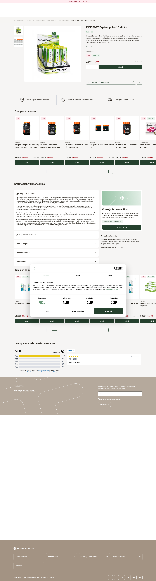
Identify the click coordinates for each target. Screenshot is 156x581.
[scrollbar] (77, 172)
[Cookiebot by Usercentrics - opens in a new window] (114, 268)
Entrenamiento (51, 20)
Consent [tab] (46, 276)
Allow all (108, 311)
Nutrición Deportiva (39, 20)
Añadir (27, 162)
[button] (61, 556)
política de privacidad (114, 399)
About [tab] (110, 275)
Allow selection (78, 311)
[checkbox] (99, 399)
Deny (47, 311)
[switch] (66, 302)
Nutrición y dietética (24, 20)
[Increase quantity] (95, 67)
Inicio (15, 20)
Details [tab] (78, 275)
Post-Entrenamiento (64, 20)
